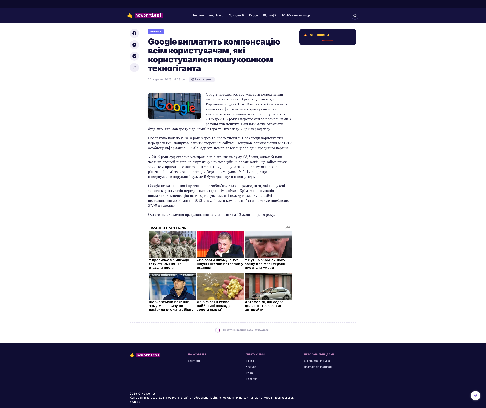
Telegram (251, 378)
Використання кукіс (317, 360)
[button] (355, 16)
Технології (236, 15)
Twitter (250, 372)
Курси (253, 15)
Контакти (194, 360)
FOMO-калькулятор (295, 15)
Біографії (269, 15)
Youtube (251, 366)
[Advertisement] (328, 192)
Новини (198, 15)
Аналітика (216, 15)
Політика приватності (318, 366)
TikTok (250, 360)
